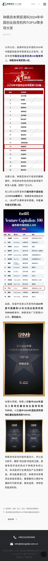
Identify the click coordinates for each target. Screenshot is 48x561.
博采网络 (28, 557)
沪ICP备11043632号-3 (28, 554)
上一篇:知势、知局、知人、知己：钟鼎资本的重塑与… (21, 509)
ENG (33, 4)
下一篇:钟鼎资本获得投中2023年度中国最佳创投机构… (22, 512)
